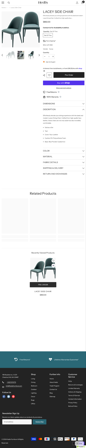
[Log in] (77, 2)
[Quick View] (53, 265)
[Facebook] (3, 396)
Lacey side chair (43, 291)
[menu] (3, 2)
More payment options (63, 88)
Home (4, 7)
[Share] (45, 75)
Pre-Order (69, 75)
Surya (51, 49)
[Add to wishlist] (49, 75)
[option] (21, 29)
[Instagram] (8, 396)
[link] (15, 236)
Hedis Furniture (12, 439)
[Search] (9, 2)
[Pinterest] (13, 396)
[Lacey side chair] (43, 270)
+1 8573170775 (11, 382)
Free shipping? (51, 41)
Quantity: (46, 52)
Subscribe (40, 422)
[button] (2, 55)
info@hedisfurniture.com (14, 386)
